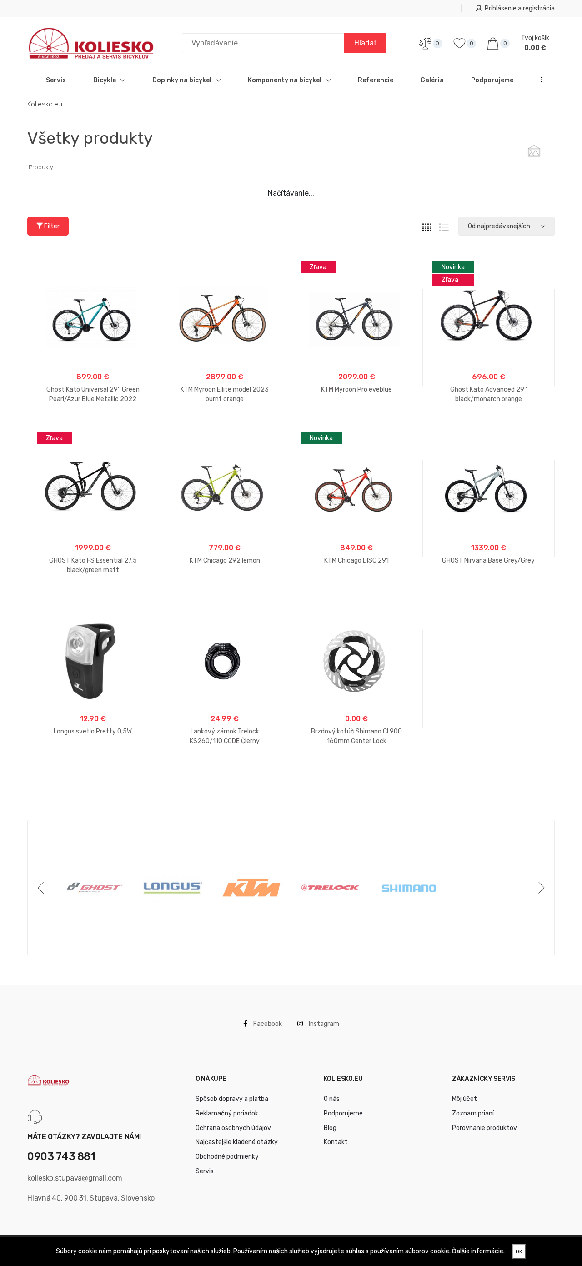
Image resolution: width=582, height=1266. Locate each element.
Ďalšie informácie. (478, 1251)
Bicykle (104, 80)
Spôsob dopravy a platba (232, 1099)
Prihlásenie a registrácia (520, 8)
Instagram (323, 1024)
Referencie (375, 80)
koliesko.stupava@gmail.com (74, 1178)
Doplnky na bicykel (181, 80)
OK (519, 1251)
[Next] (540, 888)
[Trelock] (330, 888)
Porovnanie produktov (484, 1128)
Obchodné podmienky (227, 1156)
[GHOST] (94, 888)
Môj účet (464, 1099)
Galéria (432, 80)
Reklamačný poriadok (227, 1113)
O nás (332, 1099)
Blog (330, 1128)
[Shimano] (409, 888)
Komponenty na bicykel (284, 80)
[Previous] (42, 888)
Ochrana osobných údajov (233, 1128)
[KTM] (251, 888)
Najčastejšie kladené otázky (237, 1142)
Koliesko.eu (44, 104)
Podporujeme (492, 80)
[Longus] (173, 888)
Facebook (267, 1024)
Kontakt (336, 1142)
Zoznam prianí (473, 1113)
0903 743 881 (61, 1156)
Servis (56, 80)
